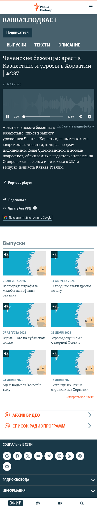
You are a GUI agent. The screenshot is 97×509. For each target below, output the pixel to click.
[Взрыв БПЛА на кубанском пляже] (24, 315)
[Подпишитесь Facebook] (17, 456)
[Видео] (60, 503)
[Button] (14, 201)
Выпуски (16, 45)
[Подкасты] (80, 456)
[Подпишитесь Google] (7, 456)
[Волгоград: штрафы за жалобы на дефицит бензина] (24, 263)
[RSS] (69, 456)
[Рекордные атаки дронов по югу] (72, 263)
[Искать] (82, 503)
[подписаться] (7, 466)
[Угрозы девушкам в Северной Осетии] (72, 315)
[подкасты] (38, 503)
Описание (69, 45)
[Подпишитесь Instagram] (59, 456)
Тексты (42, 45)
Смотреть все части (80, 397)
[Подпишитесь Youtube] (38, 456)
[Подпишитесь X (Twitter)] (28, 456)
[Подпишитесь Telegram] (48, 456)
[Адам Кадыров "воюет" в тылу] (24, 362)
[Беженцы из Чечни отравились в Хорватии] (72, 362)
